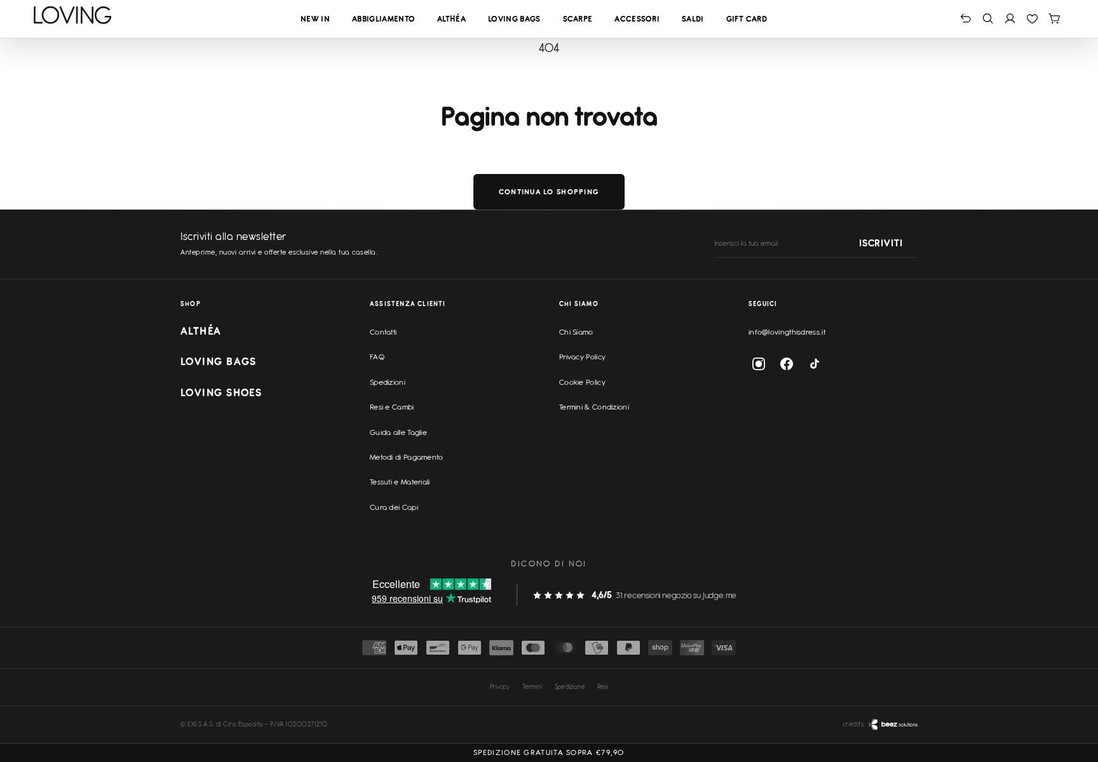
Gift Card (746, 18)
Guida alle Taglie (398, 432)
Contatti (383, 332)
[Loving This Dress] (73, 15)
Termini (532, 686)
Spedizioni (387, 382)
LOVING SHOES (221, 392)
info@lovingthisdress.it (787, 332)
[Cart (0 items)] (1054, 18)
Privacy (500, 686)
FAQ (377, 356)
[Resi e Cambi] (965, 18)
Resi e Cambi (392, 407)
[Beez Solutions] (893, 724)
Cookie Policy (582, 382)
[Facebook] (786, 364)
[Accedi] (1010, 18)
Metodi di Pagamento (407, 457)
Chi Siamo (576, 332)
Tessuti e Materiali (400, 482)
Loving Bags (514, 18)
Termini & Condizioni (594, 407)
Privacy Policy (582, 356)
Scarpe (578, 18)
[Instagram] (759, 364)
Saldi (693, 18)
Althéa (451, 18)
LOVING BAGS (218, 361)
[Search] (988, 18)
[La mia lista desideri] (1032, 18)
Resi (602, 686)
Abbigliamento (383, 18)
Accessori (637, 18)
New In (315, 18)
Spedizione (570, 686)
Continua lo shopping (549, 191)
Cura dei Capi (394, 507)
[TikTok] (814, 364)
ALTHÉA (201, 330)
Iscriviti (880, 244)
